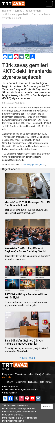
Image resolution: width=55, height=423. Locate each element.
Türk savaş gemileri (30, 164)
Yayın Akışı (20, 374)
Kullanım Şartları (10, 386)
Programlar (7, 374)
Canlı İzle (6, 377)
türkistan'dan (33, 10)
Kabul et (47, 406)
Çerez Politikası (9, 392)
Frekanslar (33, 382)
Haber (30, 374)
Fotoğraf (39, 374)
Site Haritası (46, 382)
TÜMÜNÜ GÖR (26, 358)
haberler (7, 10)
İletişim (9, 382)
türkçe (18, 10)
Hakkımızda (20, 382)
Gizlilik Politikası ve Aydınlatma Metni (20, 389)
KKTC (42, 164)
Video (48, 374)
